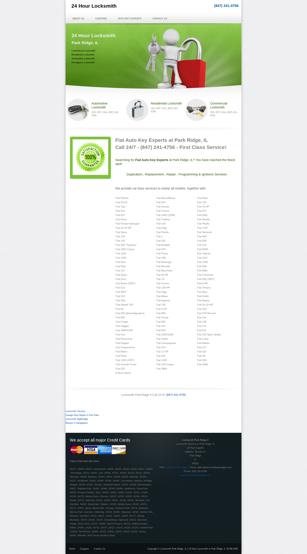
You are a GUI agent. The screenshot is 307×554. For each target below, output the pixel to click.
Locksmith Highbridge (77, 419)
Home (72, 548)
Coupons (101, 18)
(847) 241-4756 (226, 6)
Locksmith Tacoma (75, 411)
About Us (78, 18)
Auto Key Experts (129, 18)
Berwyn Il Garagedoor (77, 423)
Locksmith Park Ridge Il (177, 467)
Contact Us (159, 18)
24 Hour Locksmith (94, 6)
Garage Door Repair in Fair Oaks (82, 415)
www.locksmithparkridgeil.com (195, 475)
